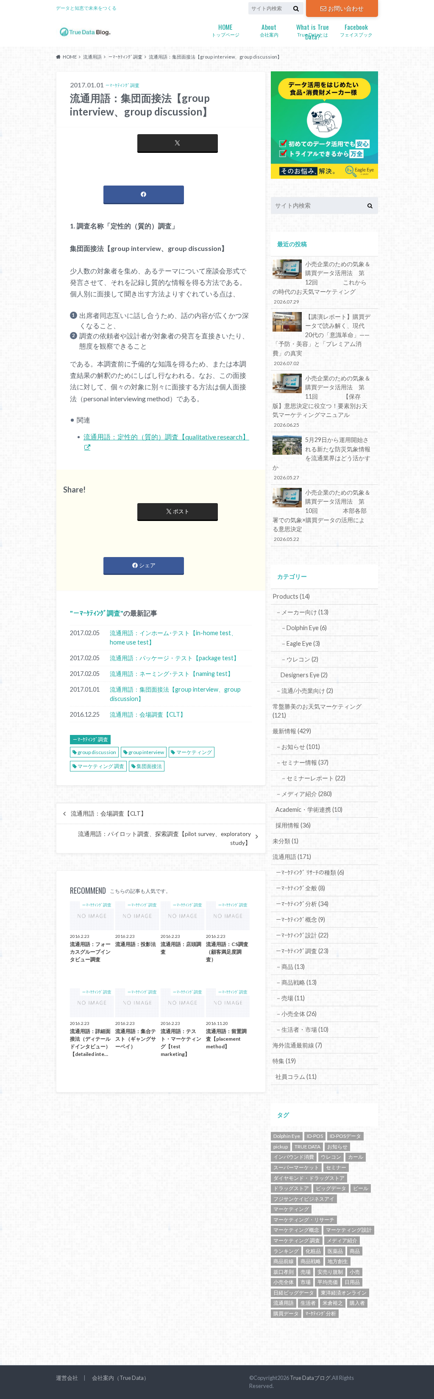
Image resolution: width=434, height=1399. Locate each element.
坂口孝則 (283, 1272)
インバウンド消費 (293, 1157)
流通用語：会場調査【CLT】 (148, 714)
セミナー (336, 1167)
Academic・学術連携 (308, 809)
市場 (305, 1282)
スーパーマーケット (296, 1167)
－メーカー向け (301, 612)
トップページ (225, 29)
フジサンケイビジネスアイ (303, 1199)
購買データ (286, 1313)
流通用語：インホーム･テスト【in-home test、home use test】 (173, 637)
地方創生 (338, 1261)
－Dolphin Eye (304, 627)
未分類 (285, 840)
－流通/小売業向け (304, 690)
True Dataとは (312, 30)
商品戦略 (310, 1261)
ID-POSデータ (345, 1136)
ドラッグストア (291, 1188)
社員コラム (296, 1076)
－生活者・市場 (301, 1029)
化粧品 (313, 1251)
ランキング (286, 1251)
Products (291, 596)
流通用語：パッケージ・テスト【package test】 (174, 657)
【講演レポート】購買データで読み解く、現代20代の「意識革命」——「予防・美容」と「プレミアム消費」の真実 (321, 339)
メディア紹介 (342, 1240)
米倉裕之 (333, 1303)
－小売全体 (296, 1013)
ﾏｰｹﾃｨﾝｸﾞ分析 (321, 1313)
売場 (305, 1272)
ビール (360, 1188)
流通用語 (292, 856)
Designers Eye (304, 674)
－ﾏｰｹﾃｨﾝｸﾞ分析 (301, 903)
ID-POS (315, 1136)
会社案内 (269, 29)
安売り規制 (330, 1272)
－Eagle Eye (300, 643)
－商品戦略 (296, 982)
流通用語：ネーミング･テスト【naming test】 (172, 673)
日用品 (352, 1282)
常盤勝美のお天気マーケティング (317, 711)
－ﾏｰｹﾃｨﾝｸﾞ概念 (300, 919)
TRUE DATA (307, 1146)
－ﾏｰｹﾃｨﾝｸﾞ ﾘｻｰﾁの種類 (309, 872)
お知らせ (337, 1146)
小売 (355, 1272)
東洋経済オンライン (344, 1292)
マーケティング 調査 (101, 766)
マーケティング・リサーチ (303, 1219)
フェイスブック (356, 29)
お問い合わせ (346, 8)
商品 (355, 1251)
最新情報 (292, 731)
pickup (280, 1146)
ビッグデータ (331, 1188)
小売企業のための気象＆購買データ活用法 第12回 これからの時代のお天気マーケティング (321, 282)
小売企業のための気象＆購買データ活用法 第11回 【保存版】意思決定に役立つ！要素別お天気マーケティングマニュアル (321, 401)
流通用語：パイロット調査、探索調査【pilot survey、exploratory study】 (164, 838)
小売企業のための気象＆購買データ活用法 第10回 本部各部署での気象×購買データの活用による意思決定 (321, 515)
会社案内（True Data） (120, 1377)
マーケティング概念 (296, 1230)
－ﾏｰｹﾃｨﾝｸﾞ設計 (301, 935)
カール (355, 1157)
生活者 (308, 1303)
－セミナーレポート (313, 778)
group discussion (97, 752)
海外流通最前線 (297, 1045)
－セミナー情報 (301, 762)
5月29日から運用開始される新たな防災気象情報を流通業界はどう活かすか (321, 458)
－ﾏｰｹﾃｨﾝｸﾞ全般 (300, 888)
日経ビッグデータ (293, 1292)
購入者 (357, 1303)
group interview (146, 752)
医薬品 (335, 1251)
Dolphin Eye (286, 1136)
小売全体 (283, 1282)
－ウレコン (299, 659)
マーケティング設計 (349, 1230)
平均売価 (327, 1282)
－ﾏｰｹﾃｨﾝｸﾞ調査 (96, 613)
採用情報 (293, 825)
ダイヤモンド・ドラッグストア (309, 1178)
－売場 (290, 998)
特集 (284, 1060)
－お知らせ (297, 746)
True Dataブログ (310, 1377)
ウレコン (331, 1157)
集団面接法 (149, 766)
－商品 (290, 966)
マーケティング (194, 752)
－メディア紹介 (303, 793)
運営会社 (67, 1377)
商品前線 (283, 1261)
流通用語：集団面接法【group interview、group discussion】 (175, 694)
